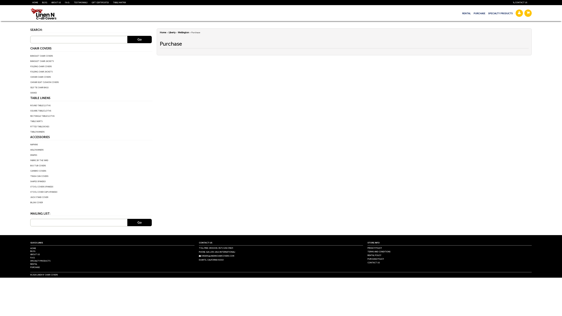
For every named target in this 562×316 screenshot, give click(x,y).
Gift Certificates (100, 2)
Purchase (35, 267)
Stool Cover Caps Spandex (43, 192)
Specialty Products (40, 261)
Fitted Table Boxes (39, 127)
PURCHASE (479, 13)
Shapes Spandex (38, 181)
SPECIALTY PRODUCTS (500, 13)
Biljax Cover (36, 202)
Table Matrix (119, 2)
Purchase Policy (375, 259)
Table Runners (37, 132)
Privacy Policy (374, 248)
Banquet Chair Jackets (42, 61)
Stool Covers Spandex (41, 187)
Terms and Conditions (378, 252)
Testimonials (81, 2)
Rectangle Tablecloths (42, 116)
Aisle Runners (37, 150)
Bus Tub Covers (38, 166)
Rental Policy (374, 255)
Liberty (172, 32)
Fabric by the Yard (39, 160)
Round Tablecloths (40, 105)
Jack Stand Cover (39, 197)
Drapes (33, 155)
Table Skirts (36, 121)
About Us (56, 2)
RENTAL (466, 13)
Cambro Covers (38, 171)
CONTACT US (373, 263)
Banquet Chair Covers (41, 56)
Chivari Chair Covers (40, 77)
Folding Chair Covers (41, 66)
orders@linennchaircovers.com (217, 256)
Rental (33, 264)
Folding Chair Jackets (41, 72)
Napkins (34, 145)
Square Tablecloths (40, 111)
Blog (44, 2)
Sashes (33, 93)
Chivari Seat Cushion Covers (44, 82)
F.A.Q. (67, 2)
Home (35, 2)
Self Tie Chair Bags (39, 87)
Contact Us (521, 2)
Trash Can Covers (39, 176)
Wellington (183, 32)
